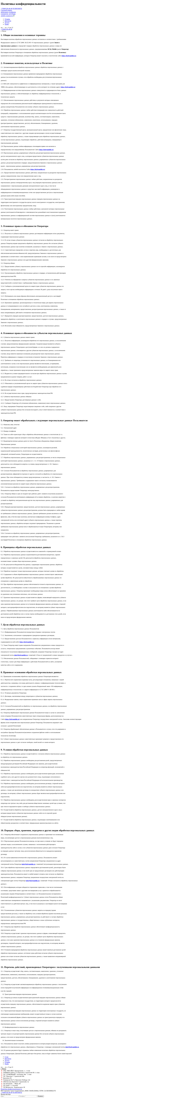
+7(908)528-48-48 (6, 8)
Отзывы (7, 19)
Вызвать (40, 1096)
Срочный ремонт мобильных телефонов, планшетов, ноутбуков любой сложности (8, 13)
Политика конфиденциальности (11, 1089)
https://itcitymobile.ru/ (69, 56)
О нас (6, 1057)
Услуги (7, 22)
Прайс (7, 24)
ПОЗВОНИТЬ (17, 8)
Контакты (8, 21)
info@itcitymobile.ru (21, 655)
